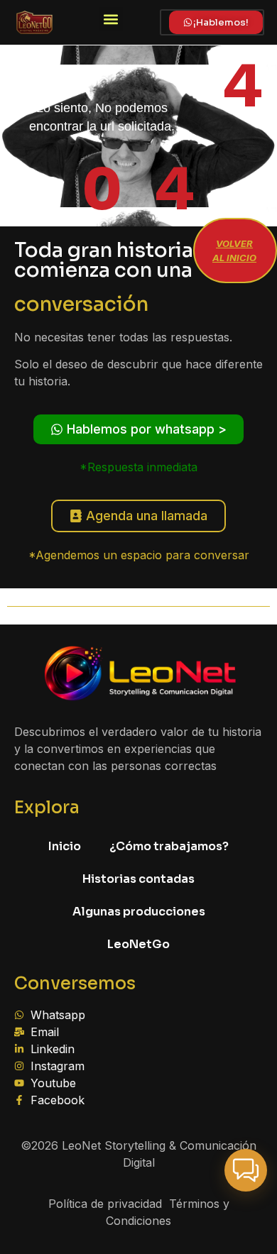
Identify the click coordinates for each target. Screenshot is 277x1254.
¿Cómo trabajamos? (169, 846)
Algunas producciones (138, 911)
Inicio (64, 846)
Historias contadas (138, 878)
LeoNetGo (138, 944)
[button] (111, 19)
